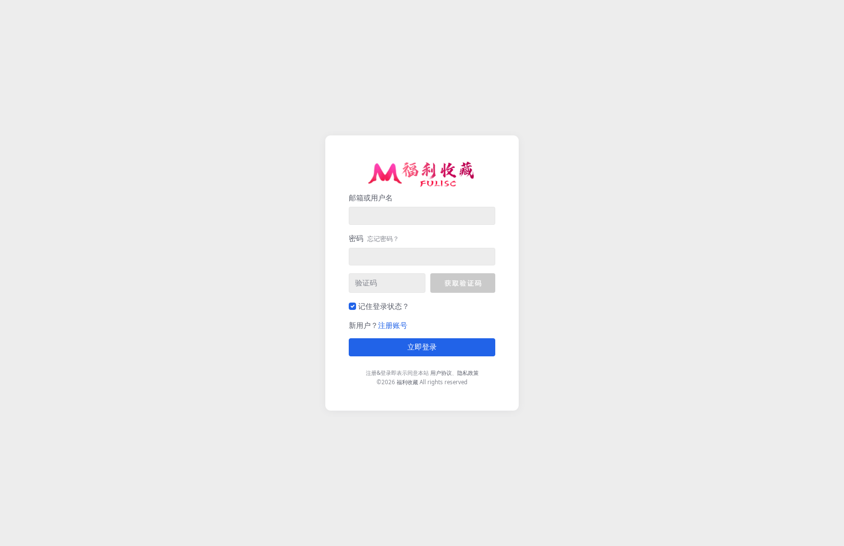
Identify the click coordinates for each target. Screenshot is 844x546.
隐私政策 (468, 372)
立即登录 (422, 347)
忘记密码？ (383, 238)
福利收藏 (407, 382)
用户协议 (441, 372)
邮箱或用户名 (371, 197)
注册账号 (392, 325)
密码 (374, 238)
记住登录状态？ (383, 306)
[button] (462, 283)
